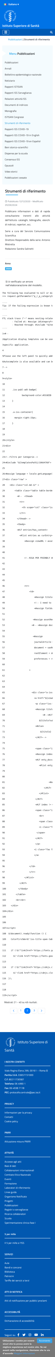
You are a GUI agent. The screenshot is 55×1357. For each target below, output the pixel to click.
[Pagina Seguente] (41, 1011)
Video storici (11, 171)
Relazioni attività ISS (15, 99)
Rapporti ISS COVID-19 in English (22, 135)
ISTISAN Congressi (14, 117)
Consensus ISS (12, 159)
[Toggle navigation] (5, 32)
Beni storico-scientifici (16, 147)
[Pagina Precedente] (13, 1011)
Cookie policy (11, 1121)
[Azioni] (5, 4)
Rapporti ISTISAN (14, 87)
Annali (8, 68)
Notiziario (10, 80)
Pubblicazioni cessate (16, 177)
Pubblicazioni (15, 39)
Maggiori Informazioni (24, 1353)
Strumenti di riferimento (17, 123)
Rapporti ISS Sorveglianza (18, 93)
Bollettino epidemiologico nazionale (23, 74)
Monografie (10, 111)
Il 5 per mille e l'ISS (14, 1243)
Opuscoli (9, 165)
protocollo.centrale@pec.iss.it (25, 1092)
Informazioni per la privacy (18, 1112)
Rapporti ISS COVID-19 (17, 129)
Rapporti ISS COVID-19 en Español (22, 141)
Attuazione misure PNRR (18, 1141)
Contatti (9, 1117)
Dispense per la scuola (16, 153)
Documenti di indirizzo (16, 105)
